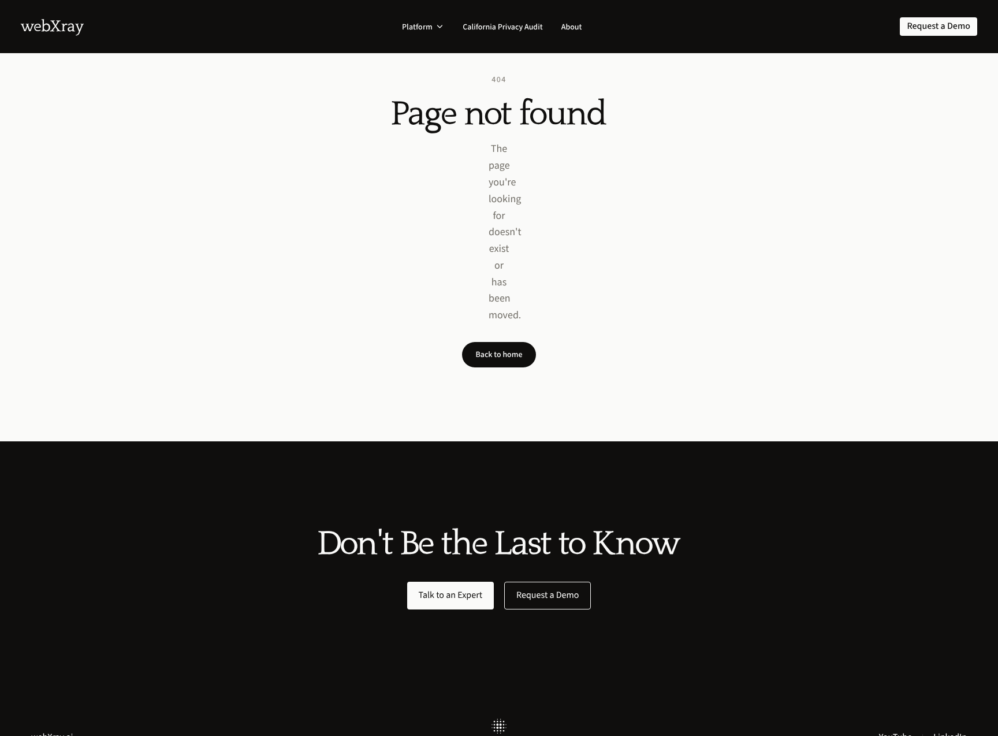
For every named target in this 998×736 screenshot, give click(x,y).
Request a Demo (547, 595)
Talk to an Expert (451, 595)
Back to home (499, 354)
